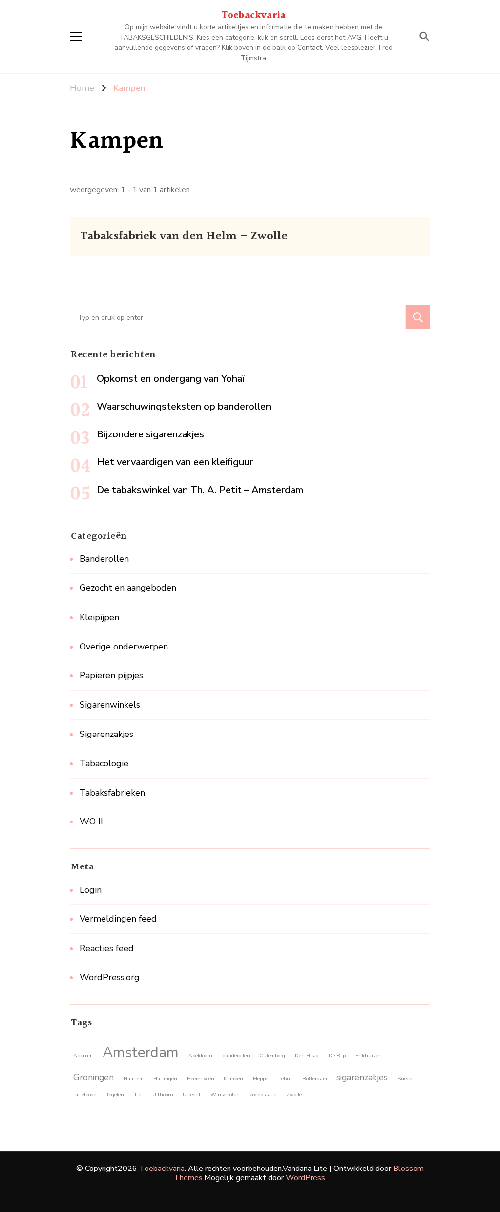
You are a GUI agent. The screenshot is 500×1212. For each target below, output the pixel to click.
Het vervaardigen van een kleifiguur (175, 462)
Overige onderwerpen (124, 646)
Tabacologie (104, 763)
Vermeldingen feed (118, 919)
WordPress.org (110, 977)
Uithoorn (162, 1094)
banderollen (236, 1055)
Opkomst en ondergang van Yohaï (171, 378)
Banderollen (104, 558)
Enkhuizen (368, 1055)
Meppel (261, 1078)
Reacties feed (107, 948)
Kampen (233, 1078)
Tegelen (115, 1094)
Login (91, 890)
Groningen (93, 1077)
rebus (285, 1078)
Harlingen (165, 1078)
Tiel (138, 1094)
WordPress (305, 1177)
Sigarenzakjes (106, 734)
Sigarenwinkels (110, 705)
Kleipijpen (99, 617)
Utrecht (192, 1094)
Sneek (404, 1078)
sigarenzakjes (362, 1077)
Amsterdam (141, 1052)
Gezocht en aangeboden (128, 588)
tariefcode (84, 1094)
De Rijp (337, 1055)
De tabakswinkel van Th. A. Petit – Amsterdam (200, 490)
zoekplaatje (263, 1094)
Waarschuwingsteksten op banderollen (184, 406)
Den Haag (307, 1055)
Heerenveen (200, 1078)
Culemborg (272, 1055)
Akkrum (83, 1055)
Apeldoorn (200, 1055)
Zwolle (294, 1094)
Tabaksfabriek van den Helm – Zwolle (184, 236)
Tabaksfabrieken (112, 793)
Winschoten (225, 1094)
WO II (91, 821)
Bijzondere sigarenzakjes (150, 434)
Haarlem (134, 1078)
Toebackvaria (253, 15)
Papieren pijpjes (111, 675)
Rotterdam (314, 1078)
